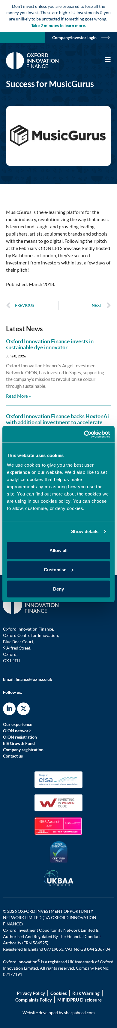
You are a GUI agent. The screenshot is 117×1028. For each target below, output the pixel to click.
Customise (55, 569)
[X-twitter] (23, 708)
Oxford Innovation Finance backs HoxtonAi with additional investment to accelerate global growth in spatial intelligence (57, 422)
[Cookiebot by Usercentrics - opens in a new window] (84, 434)
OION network (17, 730)
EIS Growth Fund (19, 743)
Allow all (59, 550)
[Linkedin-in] (9, 708)
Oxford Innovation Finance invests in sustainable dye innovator (50, 344)
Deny (58, 588)
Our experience (17, 724)
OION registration (20, 736)
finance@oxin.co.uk (34, 679)
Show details (84, 531)
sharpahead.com (79, 1012)
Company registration (23, 749)
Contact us (13, 755)
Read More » (18, 396)
